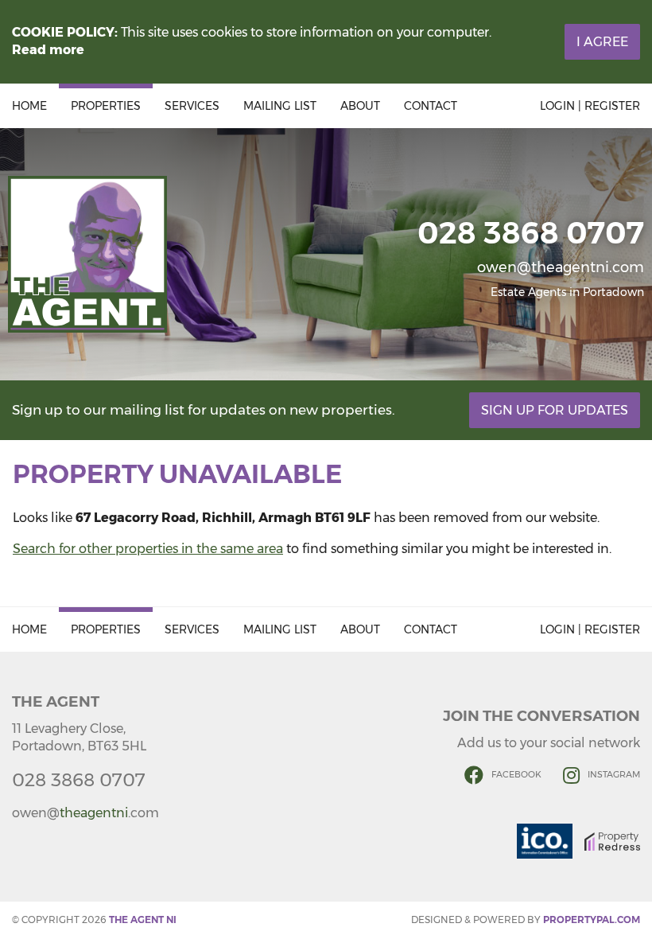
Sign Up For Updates (554, 410)
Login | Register (590, 106)
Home (29, 106)
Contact (430, 106)
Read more (48, 49)
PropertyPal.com (591, 919)
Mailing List (279, 106)
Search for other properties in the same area (148, 548)
